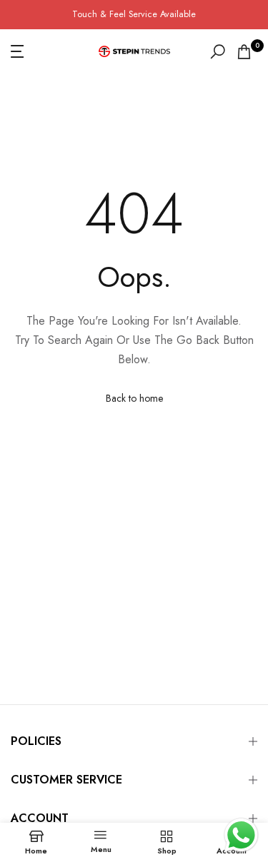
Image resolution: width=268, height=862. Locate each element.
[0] (244, 52)
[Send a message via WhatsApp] (241, 835)
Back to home (134, 398)
